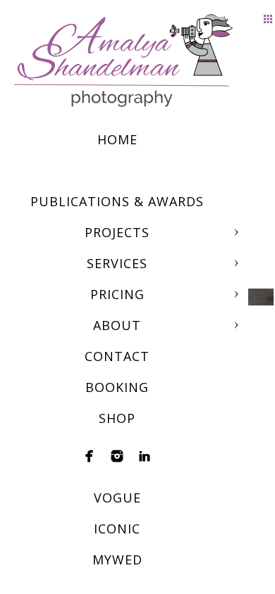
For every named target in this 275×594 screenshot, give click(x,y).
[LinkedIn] (145, 456)
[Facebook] (90, 456)
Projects (117, 232)
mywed (117, 559)
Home (117, 139)
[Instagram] (117, 456)
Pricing (117, 294)
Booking (117, 387)
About (117, 325)
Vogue (117, 497)
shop (117, 418)
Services (117, 263)
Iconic (117, 528)
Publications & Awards (117, 201)
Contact (117, 356)
